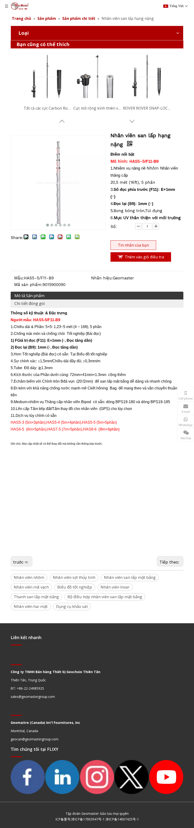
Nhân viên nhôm (29, 577)
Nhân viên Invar (115, 587)
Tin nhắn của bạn (133, 245)
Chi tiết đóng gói (29, 303)
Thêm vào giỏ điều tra (144, 257)
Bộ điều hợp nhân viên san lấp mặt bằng (104, 596)
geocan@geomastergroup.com (34, 739)
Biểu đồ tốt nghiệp (74, 587)
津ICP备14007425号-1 (122, 819)
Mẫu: (19, 278)
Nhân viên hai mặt (31, 606)
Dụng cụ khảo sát (72, 606)
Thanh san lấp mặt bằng (36, 596)
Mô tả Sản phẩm (29, 295)
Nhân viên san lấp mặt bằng (130, 577)
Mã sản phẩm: (28, 284)
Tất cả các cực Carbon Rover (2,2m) (47, 108)
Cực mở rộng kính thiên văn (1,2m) (97, 108)
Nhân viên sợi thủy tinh (74, 577)
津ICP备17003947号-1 (88, 819)
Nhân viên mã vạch (31, 587)
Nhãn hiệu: (102, 278)
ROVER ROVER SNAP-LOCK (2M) (146, 108)
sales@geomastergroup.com (33, 696)
